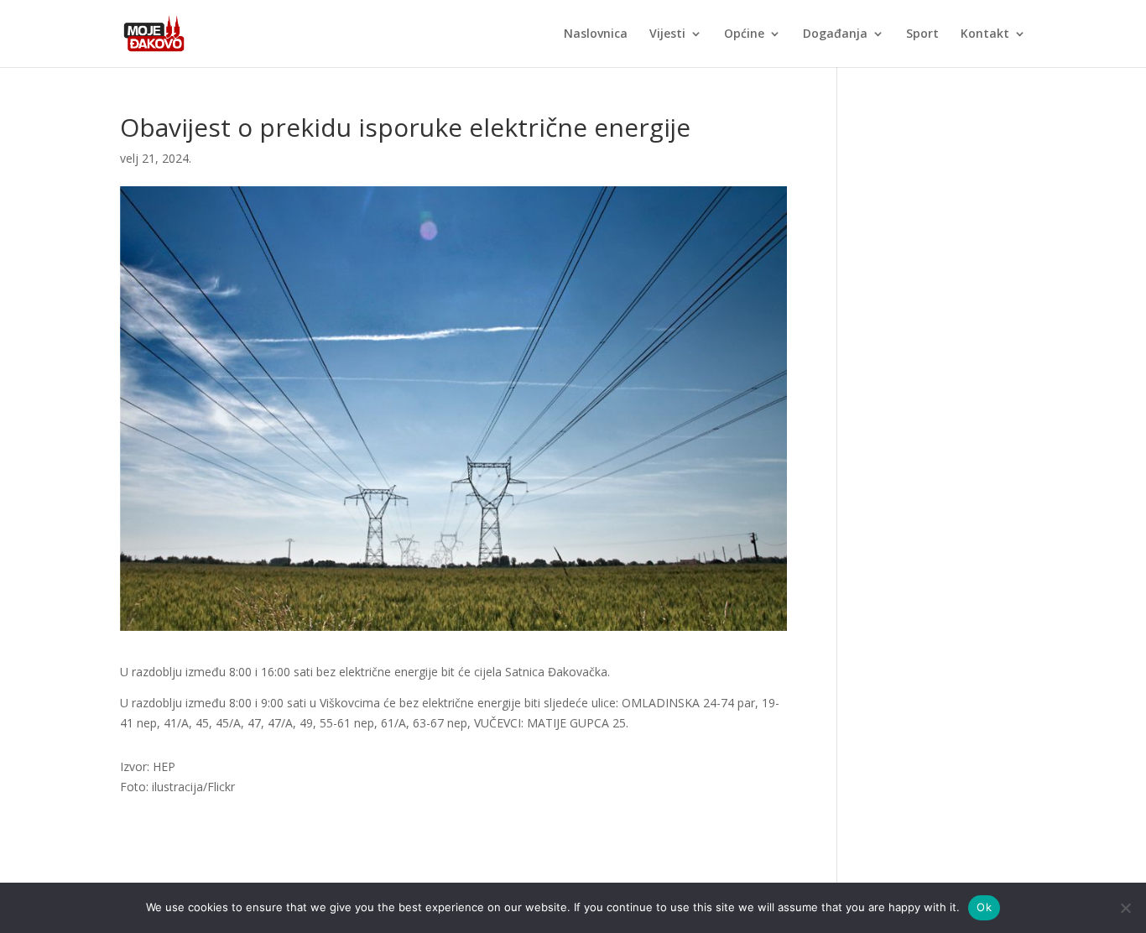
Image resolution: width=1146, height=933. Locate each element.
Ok (984, 907)
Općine (744, 34)
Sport (922, 34)
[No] (1125, 907)
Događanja (835, 34)
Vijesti (667, 34)
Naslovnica (596, 34)
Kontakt (985, 34)
